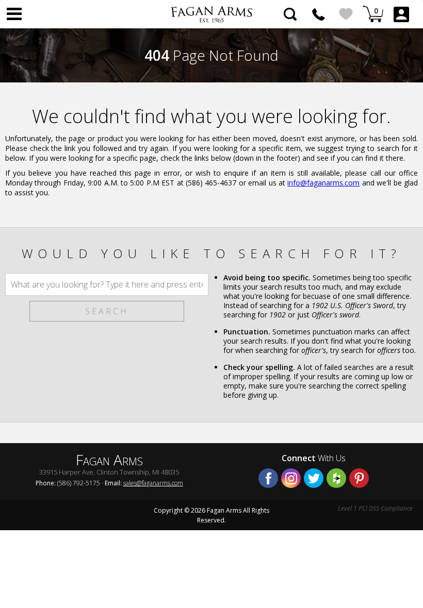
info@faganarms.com (323, 183)
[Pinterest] (359, 478)
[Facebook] (268, 478)
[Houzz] (336, 478)
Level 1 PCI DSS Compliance (375, 508)
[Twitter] (313, 478)
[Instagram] (291, 478)
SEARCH (106, 311)
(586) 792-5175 (318, 14)
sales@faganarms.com (153, 483)
